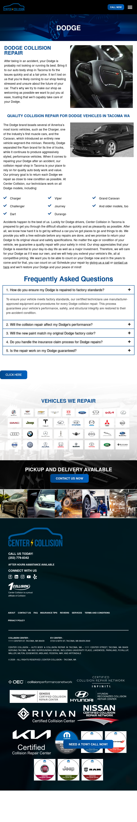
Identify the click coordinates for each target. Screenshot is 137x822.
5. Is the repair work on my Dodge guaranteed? (41, 350)
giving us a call (99, 262)
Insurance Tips (48, 612)
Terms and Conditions (97, 612)
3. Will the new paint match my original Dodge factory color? (50, 333)
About (11, 612)
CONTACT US (24, 612)
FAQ (36, 612)
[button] (130, 7)
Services (77, 612)
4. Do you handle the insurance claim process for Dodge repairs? (54, 341)
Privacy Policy (16, 620)
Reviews (64, 612)
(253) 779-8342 (18, 557)
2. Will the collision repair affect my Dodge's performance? (49, 324)
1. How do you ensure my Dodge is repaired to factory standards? (55, 289)
